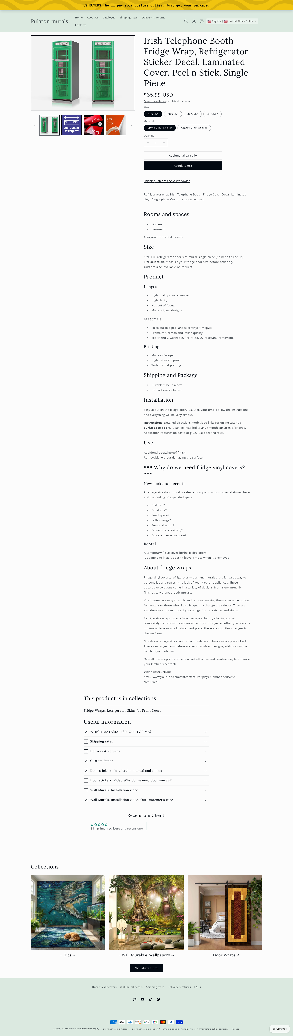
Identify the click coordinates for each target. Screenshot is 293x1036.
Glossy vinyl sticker (194, 127)
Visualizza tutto (146, 968)
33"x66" (212, 114)
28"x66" (173, 114)
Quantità (149, 135)
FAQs (197, 987)
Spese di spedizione (155, 101)
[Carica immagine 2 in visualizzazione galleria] (71, 125)
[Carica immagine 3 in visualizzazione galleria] (94, 125)
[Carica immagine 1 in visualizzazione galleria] (49, 125)
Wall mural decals (131, 987)
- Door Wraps (223, 955)
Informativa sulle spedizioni (213, 1029)
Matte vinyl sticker (160, 127)
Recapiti (236, 1029)
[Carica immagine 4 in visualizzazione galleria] (116, 125)
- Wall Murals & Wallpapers (144, 955)
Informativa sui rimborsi (115, 1029)
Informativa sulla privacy (145, 1029)
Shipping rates (155, 987)
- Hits (65, 955)
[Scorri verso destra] (131, 125)
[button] (186, 21)
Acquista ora (183, 166)
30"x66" (192, 114)
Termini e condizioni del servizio (178, 1029)
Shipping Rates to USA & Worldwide (167, 181)
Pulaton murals (70, 1028)
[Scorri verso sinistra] (34, 125)
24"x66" (153, 114)
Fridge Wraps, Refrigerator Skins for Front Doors (122, 710)
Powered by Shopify (88, 1028)
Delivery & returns (179, 987)
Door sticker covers (104, 987)
